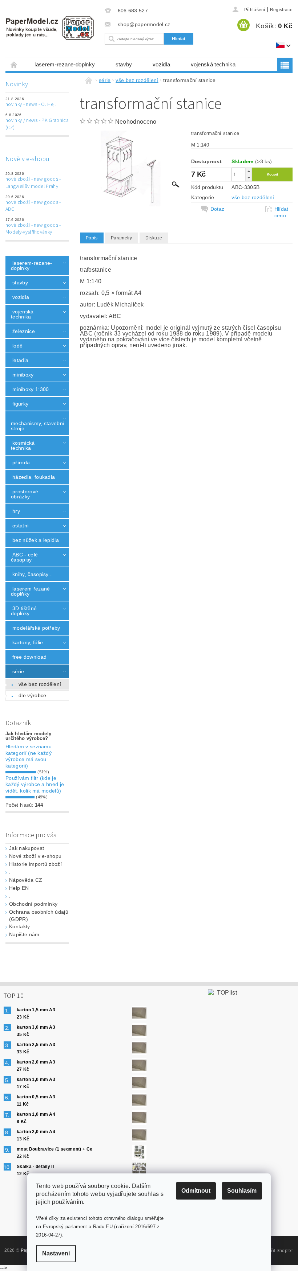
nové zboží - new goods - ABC (33, 206)
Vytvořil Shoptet (276, 1250)
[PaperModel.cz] (49, 28)
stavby (124, 64)
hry (16, 511)
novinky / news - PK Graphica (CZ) (37, 124)
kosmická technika (23, 445)
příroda (21, 462)
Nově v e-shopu (27, 159)
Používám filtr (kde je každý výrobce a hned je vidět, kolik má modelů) (34, 784)
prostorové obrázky (24, 494)
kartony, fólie (27, 642)
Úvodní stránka (14, 64)
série (18, 671)
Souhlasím (242, 1191)
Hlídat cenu (281, 212)
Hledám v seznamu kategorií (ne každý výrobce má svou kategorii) (28, 756)
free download (29, 657)
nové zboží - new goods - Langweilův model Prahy (33, 183)
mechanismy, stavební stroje (35, 425)
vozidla (161, 64)
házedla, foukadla (33, 477)
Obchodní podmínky (33, 904)
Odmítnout (195, 1191)
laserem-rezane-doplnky (65, 64)
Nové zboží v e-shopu (35, 856)
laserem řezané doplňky (30, 591)
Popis (92, 237)
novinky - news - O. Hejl (30, 104)
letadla (20, 360)
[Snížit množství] (248, 177)
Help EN (19, 888)
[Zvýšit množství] (248, 171)
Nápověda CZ (26, 880)
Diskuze (153, 237)
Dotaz (217, 209)
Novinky (16, 84)
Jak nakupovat (26, 848)
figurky (20, 404)
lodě (17, 346)
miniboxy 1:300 (30, 389)
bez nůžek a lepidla (35, 540)
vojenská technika (213, 64)
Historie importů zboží (35, 864)
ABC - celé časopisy (24, 557)
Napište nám (24, 934)
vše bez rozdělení (40, 684)
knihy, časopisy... (32, 574)
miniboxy (23, 375)
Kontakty (19, 926)
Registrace (281, 9)
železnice (23, 331)
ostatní (20, 525)
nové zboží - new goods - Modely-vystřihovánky (33, 229)
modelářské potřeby (36, 628)
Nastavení (56, 1253)
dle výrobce (33, 695)
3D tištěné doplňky (24, 610)
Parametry (121, 237)
